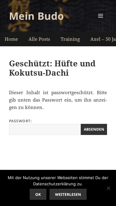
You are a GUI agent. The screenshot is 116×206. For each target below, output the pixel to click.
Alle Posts (39, 39)
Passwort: (20, 121)
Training (70, 39)
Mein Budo (36, 16)
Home (11, 39)
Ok (38, 194)
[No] (108, 188)
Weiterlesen (68, 194)
